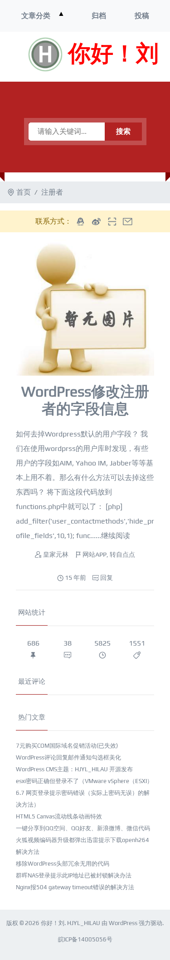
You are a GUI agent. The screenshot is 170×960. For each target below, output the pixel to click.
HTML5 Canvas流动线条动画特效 (59, 816)
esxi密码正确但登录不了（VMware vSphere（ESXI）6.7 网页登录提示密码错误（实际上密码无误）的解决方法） (84, 793)
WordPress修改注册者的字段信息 (85, 400)
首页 (23, 192)
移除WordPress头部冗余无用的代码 (62, 863)
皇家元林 (55, 554)
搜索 (123, 131)
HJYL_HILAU (83, 923)
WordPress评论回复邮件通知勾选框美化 (68, 757)
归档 (99, 15)
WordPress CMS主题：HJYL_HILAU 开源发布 (74, 769)
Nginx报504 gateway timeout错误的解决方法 (75, 887)
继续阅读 (115, 535)
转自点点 (122, 554)
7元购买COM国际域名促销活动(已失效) (67, 745)
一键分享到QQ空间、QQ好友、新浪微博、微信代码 (83, 828)
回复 (106, 577)
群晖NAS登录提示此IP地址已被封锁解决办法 (73, 875)
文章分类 (35, 15)
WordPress (123, 923)
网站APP (95, 554)
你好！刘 (113, 54)
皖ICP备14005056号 (85, 939)
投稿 (142, 15)
